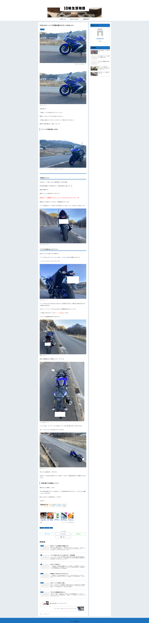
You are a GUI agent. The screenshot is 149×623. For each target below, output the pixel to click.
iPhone (44, 487)
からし (43, 253)
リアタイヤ (64, 257)
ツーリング (47, 527)
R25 (45, 105)
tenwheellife (100, 38)
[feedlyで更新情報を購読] (99, 41)
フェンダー (55, 257)
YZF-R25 (42, 527)
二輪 (51, 527)
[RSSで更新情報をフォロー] (101, 41)
